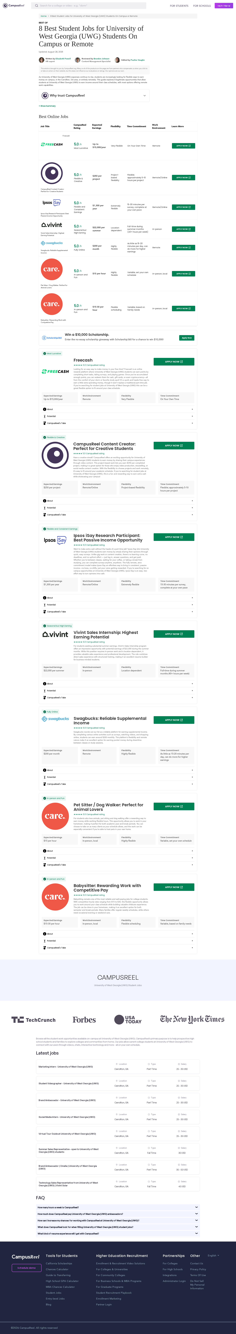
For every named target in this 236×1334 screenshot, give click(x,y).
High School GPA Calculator (62, 1281)
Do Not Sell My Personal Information (197, 1285)
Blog (48, 1304)
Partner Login (104, 1304)
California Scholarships (59, 1263)
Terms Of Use (198, 1275)
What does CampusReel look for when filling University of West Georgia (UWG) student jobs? (85, 1227)
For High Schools (173, 1269)
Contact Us (196, 1263)
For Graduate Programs (109, 1287)
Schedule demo (26, 1267)
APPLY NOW (182, 145)
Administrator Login (174, 1281)
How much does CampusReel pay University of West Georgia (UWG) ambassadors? (80, 1214)
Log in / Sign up (224, 6)
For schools (202, 6)
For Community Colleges (110, 1275)
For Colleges (170, 1263)
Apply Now (187, 337)
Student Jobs (53, 1293)
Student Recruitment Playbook (114, 1293)
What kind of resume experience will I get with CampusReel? (68, 1233)
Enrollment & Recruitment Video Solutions (120, 1263)
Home (44, 16)
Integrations (170, 1275)
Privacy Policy (198, 1269)
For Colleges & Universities (112, 1269)
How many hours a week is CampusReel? (58, 1207)
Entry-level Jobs (55, 1299)
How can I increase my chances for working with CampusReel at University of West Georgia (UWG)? (88, 1220)
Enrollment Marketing (108, 1299)
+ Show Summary (47, 106)
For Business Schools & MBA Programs (118, 1281)
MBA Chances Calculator (60, 1287)
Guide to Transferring (58, 1275)
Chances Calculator (57, 1269)
